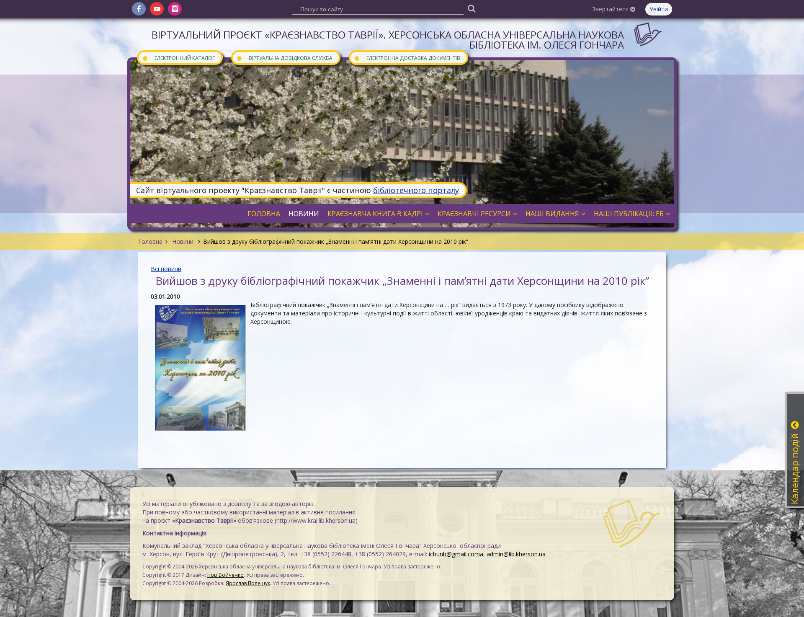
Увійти (658, 9)
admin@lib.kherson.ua (516, 554)
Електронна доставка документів (407, 57)
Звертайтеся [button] (611, 9)
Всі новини (166, 269)
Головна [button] (263, 213)
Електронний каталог (178, 57)
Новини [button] (304, 213)
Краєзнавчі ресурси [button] (474, 213)
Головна (150, 241)
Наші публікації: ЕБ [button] (629, 213)
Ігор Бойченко (225, 574)
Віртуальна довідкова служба (284, 57)
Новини (182, 241)
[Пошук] (471, 8)
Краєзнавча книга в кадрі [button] (375, 213)
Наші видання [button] (552, 213)
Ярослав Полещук (248, 583)
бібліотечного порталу (416, 190)
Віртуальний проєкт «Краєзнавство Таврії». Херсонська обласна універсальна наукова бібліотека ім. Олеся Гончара (388, 40)
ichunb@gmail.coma (456, 554)
